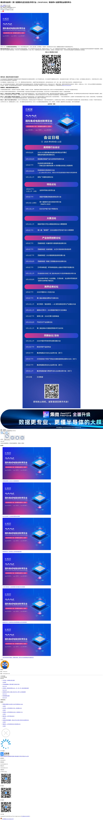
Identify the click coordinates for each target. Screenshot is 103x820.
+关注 (2, 659)
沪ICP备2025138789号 (25, 816)
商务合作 (24, 756)
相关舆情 (2, 6)
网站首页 (2, 756)
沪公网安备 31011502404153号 (8, 818)
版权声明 (6, 756)
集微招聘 (9, 756)
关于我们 (20, 756)
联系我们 (13, 756)
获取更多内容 (3, 699)
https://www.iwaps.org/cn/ (66, 85)
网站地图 (16, 756)
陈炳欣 (4, 5)
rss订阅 (27, 756)
